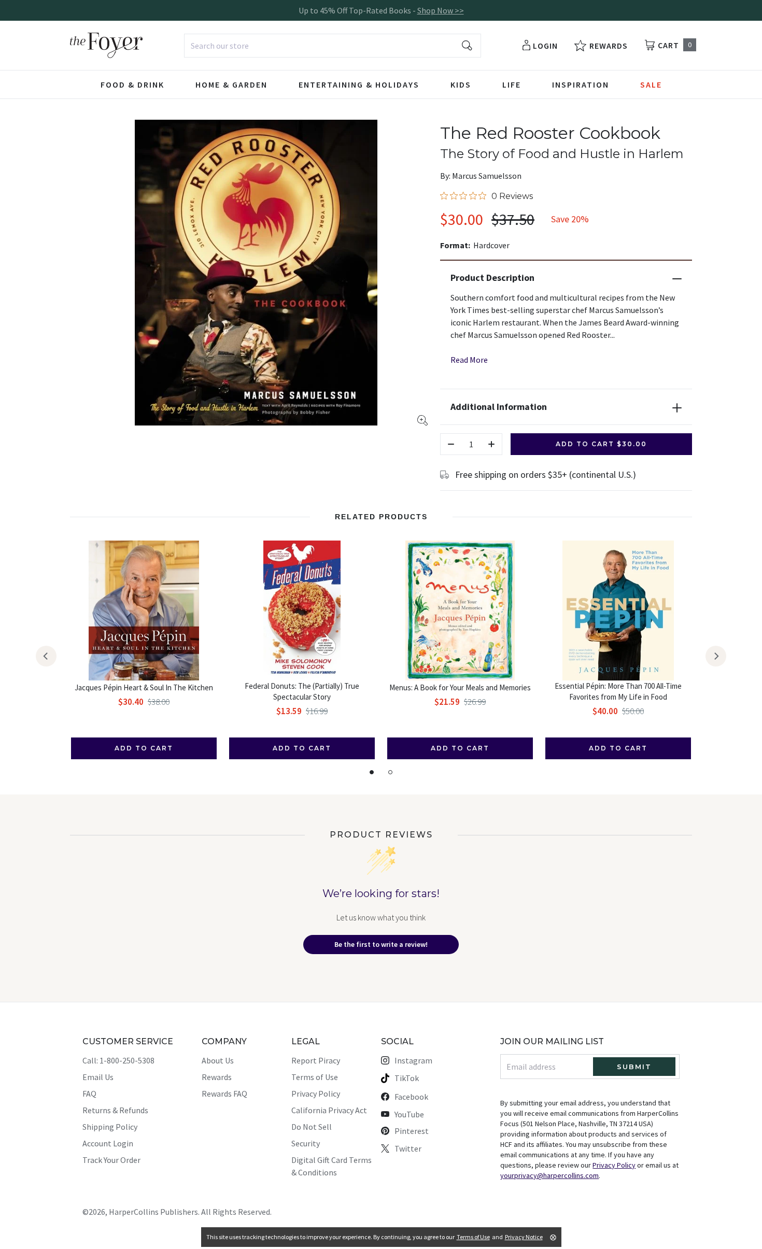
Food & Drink (132, 84)
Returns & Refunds (115, 1110)
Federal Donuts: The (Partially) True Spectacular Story (302, 691)
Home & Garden (231, 84)
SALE (651, 84)
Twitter (407, 1148)
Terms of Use (314, 1077)
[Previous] (46, 656)
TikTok (406, 1078)
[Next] (715, 656)
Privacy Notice (524, 1237)
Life (511, 84)
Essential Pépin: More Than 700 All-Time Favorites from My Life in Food (618, 691)
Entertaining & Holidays (359, 84)
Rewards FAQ (224, 1093)
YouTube (409, 1114)
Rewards (217, 1077)
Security (305, 1143)
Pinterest (411, 1131)
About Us (218, 1060)
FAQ (89, 1093)
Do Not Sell (311, 1127)
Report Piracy (315, 1060)
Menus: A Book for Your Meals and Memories (460, 687)
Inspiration (580, 84)
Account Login (107, 1143)
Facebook (411, 1096)
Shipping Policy (109, 1127)
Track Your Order (111, 1160)
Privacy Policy (315, 1093)
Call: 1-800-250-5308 (118, 1060)
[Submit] (467, 45)
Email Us (98, 1077)
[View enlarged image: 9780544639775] (256, 272)
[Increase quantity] (491, 444)
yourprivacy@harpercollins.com (549, 1175)
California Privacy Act (329, 1110)
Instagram (413, 1060)
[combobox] (332, 46)
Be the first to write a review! (381, 944)
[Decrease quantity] (451, 444)
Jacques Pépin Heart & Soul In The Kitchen (144, 687)
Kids (460, 84)
